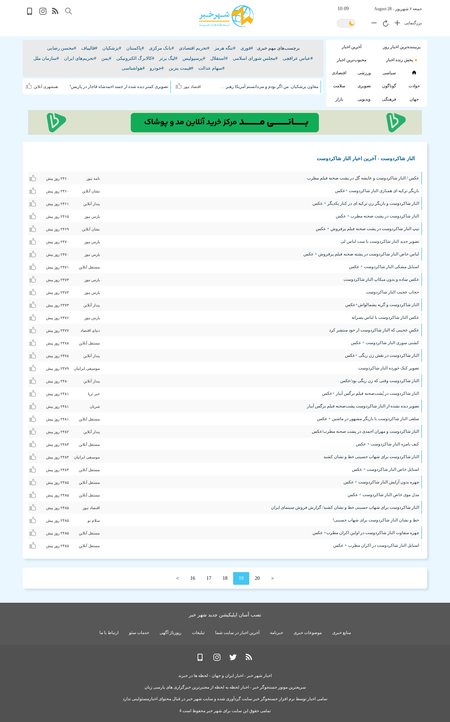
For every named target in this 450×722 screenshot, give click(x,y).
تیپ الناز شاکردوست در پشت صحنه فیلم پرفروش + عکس (367, 228)
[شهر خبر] (226, 16)
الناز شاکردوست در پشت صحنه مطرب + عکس (377, 216)
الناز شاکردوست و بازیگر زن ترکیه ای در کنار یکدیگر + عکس (366, 203)
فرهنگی (389, 99)
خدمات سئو (139, 632)
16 (192, 578)
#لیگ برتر (168, 58)
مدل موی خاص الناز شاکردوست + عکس (383, 494)
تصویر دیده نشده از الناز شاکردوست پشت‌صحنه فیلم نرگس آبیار (363, 406)
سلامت (339, 85)
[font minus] (372, 24)
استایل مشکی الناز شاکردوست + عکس (384, 266)
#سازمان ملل (46, 58)
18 (225, 578)
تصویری (364, 85)
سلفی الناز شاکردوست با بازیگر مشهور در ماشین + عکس (368, 418)
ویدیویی (364, 99)
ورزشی (364, 72)
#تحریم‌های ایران (80, 58)
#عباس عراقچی (298, 58)
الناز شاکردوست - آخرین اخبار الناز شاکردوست (366, 158)
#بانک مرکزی (161, 48)
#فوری (246, 48)
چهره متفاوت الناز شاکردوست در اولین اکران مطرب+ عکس (366, 532)
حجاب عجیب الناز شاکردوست (392, 292)
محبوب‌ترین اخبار (351, 59)
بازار (339, 99)
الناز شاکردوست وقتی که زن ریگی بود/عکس (379, 380)
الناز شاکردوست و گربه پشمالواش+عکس (382, 304)
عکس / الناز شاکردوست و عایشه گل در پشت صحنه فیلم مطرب (363, 178)
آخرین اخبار (351, 46)
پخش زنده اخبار (399, 59)
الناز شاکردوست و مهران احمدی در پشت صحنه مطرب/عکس (365, 431)
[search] (68, 11)
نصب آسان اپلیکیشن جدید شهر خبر (225, 615)
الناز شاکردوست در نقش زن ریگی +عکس (382, 355)
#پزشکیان (111, 48)
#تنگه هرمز (225, 48)
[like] (179, 85)
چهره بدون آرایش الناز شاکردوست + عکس (381, 482)
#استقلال (219, 58)
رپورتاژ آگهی (170, 632)
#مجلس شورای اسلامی (255, 58)
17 (208, 578)
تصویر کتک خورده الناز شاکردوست (388, 368)
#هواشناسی (133, 68)
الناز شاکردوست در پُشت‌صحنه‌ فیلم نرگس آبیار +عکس (370, 393)
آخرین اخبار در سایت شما (237, 632)
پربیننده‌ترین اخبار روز (401, 46)
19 (241, 578)
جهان (414, 99)
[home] (413, 72)
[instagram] (42, 13)
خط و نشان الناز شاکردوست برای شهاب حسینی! (376, 520)
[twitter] (233, 659)
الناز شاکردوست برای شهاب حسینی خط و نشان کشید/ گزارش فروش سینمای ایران (345, 507)
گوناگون (389, 85)
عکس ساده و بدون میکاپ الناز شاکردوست (381, 279)
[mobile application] (30, 13)
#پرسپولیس (193, 58)
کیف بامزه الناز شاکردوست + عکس (387, 444)
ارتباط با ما (108, 632)
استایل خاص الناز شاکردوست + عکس (385, 469)
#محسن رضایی (61, 48)
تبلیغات (198, 632)
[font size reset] (384, 24)
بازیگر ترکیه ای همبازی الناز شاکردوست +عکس (377, 190)
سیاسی (389, 72)
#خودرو (157, 68)
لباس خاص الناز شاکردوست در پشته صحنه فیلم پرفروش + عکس (361, 254)
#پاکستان (135, 48)
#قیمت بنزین (181, 68)
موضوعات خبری (308, 632)
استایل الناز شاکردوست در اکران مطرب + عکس (376, 545)
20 (257, 578)
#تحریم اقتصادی (194, 48)
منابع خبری (341, 632)
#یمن (106, 58)
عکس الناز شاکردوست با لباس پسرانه (385, 317)
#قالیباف (89, 48)
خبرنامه (276, 632)
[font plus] (395, 24)
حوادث (414, 85)
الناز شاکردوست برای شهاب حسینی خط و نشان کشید (371, 456)
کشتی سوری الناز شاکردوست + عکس (385, 342)
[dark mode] (346, 24)
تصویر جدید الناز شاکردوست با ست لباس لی (380, 241)
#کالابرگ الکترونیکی (135, 58)
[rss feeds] (55, 13)
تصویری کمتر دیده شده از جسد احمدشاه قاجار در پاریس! (119, 86)
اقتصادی (339, 72)
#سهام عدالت (211, 68)
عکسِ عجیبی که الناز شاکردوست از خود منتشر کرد (374, 330)
